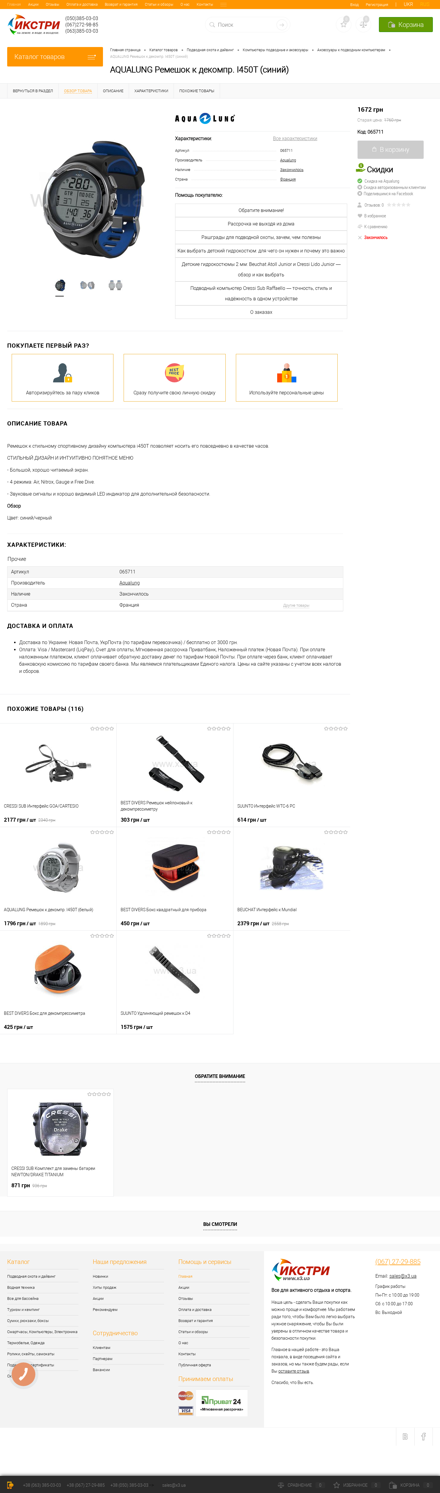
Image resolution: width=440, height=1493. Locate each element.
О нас (184, 4)
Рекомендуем (105, 1309)
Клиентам (101, 1347)
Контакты (205, 4)
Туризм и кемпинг (23, 1309)
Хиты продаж (104, 1287)
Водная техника (21, 1287)
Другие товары (296, 605)
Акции (33, 4)
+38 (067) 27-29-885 (86, 1485)
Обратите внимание (220, 1076)
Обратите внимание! (261, 210)
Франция (288, 179)
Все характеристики (295, 138)
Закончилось (292, 169)
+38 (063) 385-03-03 (42, 1485)
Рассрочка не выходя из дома (261, 224)
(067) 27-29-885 (398, 1261)
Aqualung (288, 160)
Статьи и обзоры (159, 4)
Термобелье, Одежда (26, 1343)
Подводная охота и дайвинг (31, 1276)
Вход (354, 4)
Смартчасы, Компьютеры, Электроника (42, 1332)
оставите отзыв (293, 1371)
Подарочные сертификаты (30, 1365)
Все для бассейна (23, 1298)
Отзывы (52, 4)
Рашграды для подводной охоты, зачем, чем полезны (261, 237)
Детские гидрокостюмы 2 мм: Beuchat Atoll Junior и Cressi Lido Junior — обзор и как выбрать (261, 269)
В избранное (375, 216)
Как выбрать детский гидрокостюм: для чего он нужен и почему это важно (261, 251)
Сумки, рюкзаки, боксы (28, 1320)
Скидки (13, 1376)
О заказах (261, 312)
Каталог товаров (39, 56)
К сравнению (375, 226)
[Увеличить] (87, 198)
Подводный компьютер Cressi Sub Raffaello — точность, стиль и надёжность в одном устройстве (261, 293)
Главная (14, 4)
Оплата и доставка (82, 4)
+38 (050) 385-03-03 (129, 1485)
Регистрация (377, 4)
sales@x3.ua (403, 1276)
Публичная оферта (194, 1365)
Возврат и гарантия (121, 4)
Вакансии (101, 1370)
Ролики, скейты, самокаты (30, 1354)
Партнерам (103, 1358)
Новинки (100, 1276)
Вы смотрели (220, 1224)
